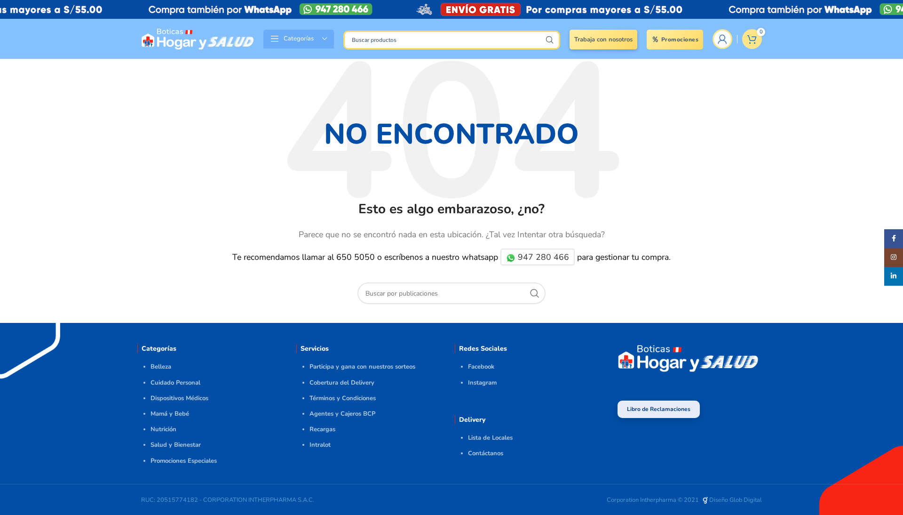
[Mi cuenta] (722, 39)
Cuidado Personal (175, 382)
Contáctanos (485, 453)
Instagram (482, 382)
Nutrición (163, 429)
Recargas (322, 429)
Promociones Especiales (183, 461)
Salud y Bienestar (175, 445)
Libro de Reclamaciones (658, 409)
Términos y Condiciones (342, 398)
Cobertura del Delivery (341, 382)
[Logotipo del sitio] (197, 38)
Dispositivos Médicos (179, 398)
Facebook (481, 366)
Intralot (320, 445)
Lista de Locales (490, 438)
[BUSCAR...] (549, 40)
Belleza (160, 366)
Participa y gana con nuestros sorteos (362, 366)
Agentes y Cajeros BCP (342, 414)
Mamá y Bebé (169, 414)
